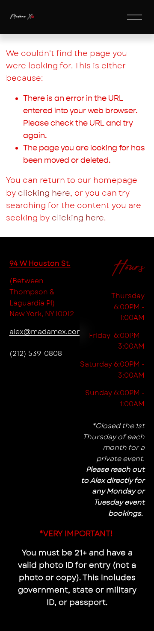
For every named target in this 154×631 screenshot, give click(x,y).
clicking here (44, 193)
